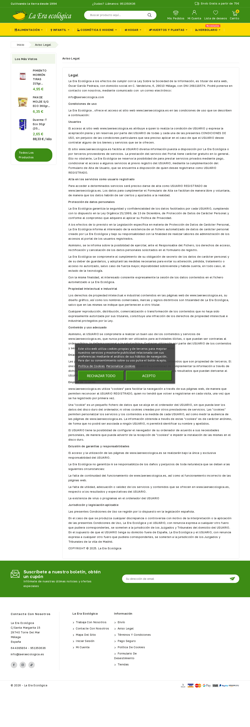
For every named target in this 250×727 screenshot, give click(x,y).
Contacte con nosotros (31, 614)
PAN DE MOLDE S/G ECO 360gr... (41, 102)
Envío (121, 622)
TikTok (31, 665)
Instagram (23, 665)
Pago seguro (126, 641)
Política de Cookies (131, 647)
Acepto (148, 375)
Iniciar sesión (85, 641)
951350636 (127, 3)
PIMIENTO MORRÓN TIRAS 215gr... (39, 77)
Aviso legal (125, 628)
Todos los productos (26, 155)
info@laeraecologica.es (27, 654)
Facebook (14, 665)
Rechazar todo (101, 375)
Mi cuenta (82, 647)
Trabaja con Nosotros (90, 622)
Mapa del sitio (85, 634)
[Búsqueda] (149, 15)
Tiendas (123, 664)
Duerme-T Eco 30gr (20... (40, 124)
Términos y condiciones (134, 634)
